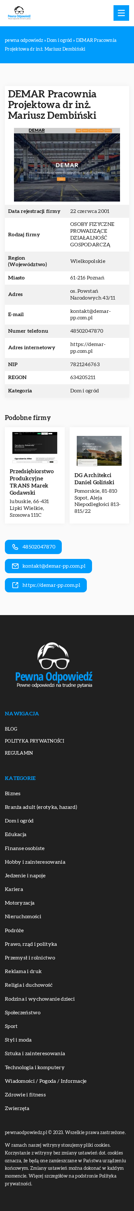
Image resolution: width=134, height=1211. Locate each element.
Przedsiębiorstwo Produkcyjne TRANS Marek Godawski (32, 482)
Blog (11, 729)
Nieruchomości (23, 916)
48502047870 (86, 331)
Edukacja (15, 834)
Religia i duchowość (29, 985)
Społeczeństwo (22, 1012)
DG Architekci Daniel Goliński (94, 479)
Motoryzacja (19, 903)
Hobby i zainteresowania (35, 862)
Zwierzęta (17, 1108)
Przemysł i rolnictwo (30, 957)
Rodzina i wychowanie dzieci (40, 999)
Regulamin (19, 753)
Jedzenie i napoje (25, 875)
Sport (11, 1026)
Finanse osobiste (25, 848)
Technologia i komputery (35, 1067)
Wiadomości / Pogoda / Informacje (46, 1081)
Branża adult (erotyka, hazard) (41, 807)
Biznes (13, 793)
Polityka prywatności (34, 741)
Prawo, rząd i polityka (31, 944)
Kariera (14, 889)
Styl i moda (18, 1040)
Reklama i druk (23, 971)
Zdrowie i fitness (25, 1094)
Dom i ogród (84, 390)
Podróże (14, 930)
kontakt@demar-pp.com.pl (90, 315)
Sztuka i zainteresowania (35, 1053)
